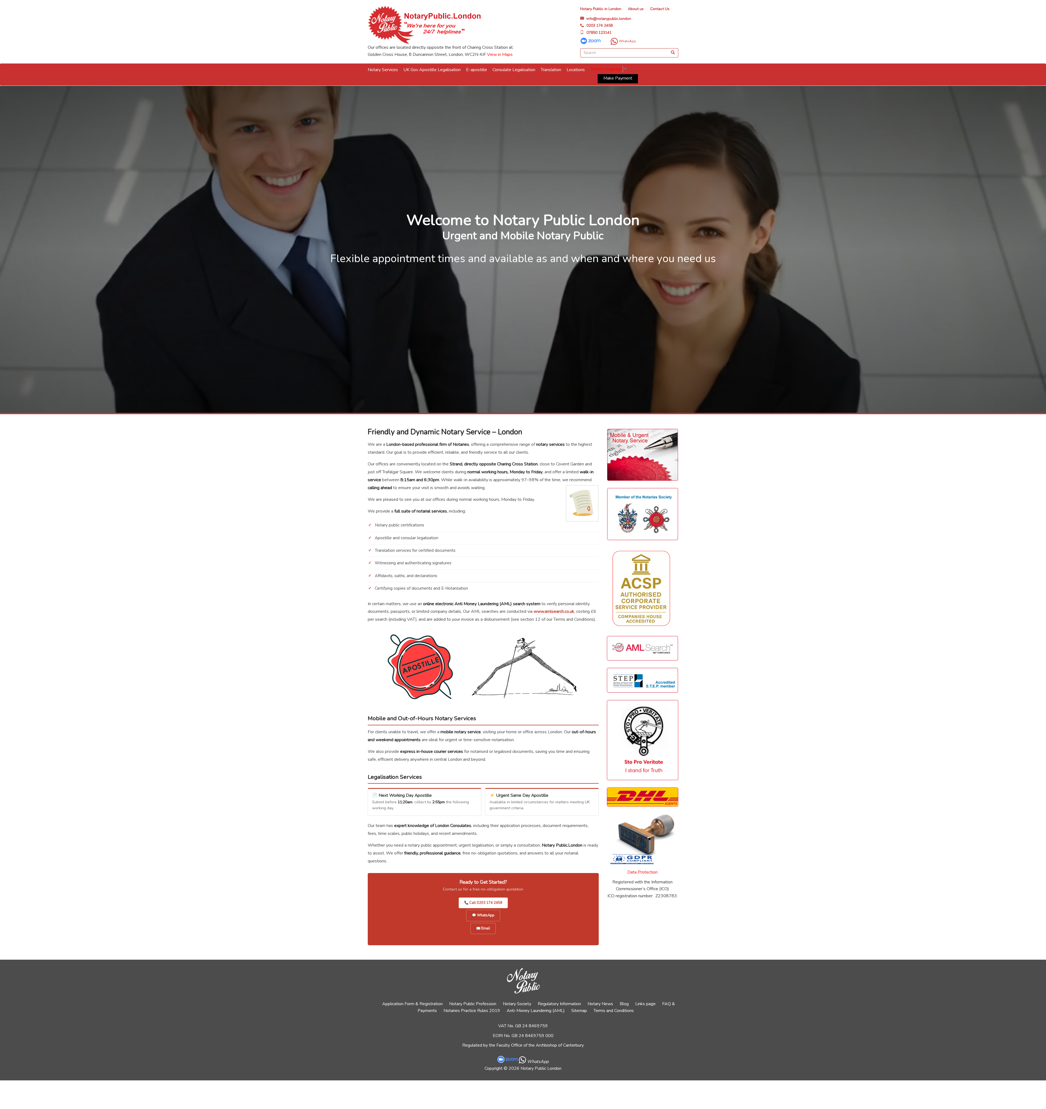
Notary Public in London (600, 8)
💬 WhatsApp (483, 915)
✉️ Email (483, 928)
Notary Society (517, 1004)
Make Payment (617, 78)
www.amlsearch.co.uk (554, 611)
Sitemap (579, 1011)
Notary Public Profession (472, 1004)
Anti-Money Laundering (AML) (536, 1011)
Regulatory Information (559, 1004)
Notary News (600, 1004)
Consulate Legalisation (513, 70)
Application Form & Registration (412, 1004)
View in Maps (500, 54)
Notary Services (383, 70)
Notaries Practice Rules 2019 (471, 1011)
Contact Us (660, 8)
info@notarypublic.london (608, 18)
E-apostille (476, 70)
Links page (645, 1004)
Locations (576, 70)
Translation (551, 70)
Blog (624, 1004)
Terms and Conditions (614, 1011)
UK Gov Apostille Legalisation (432, 70)
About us (636, 8)
